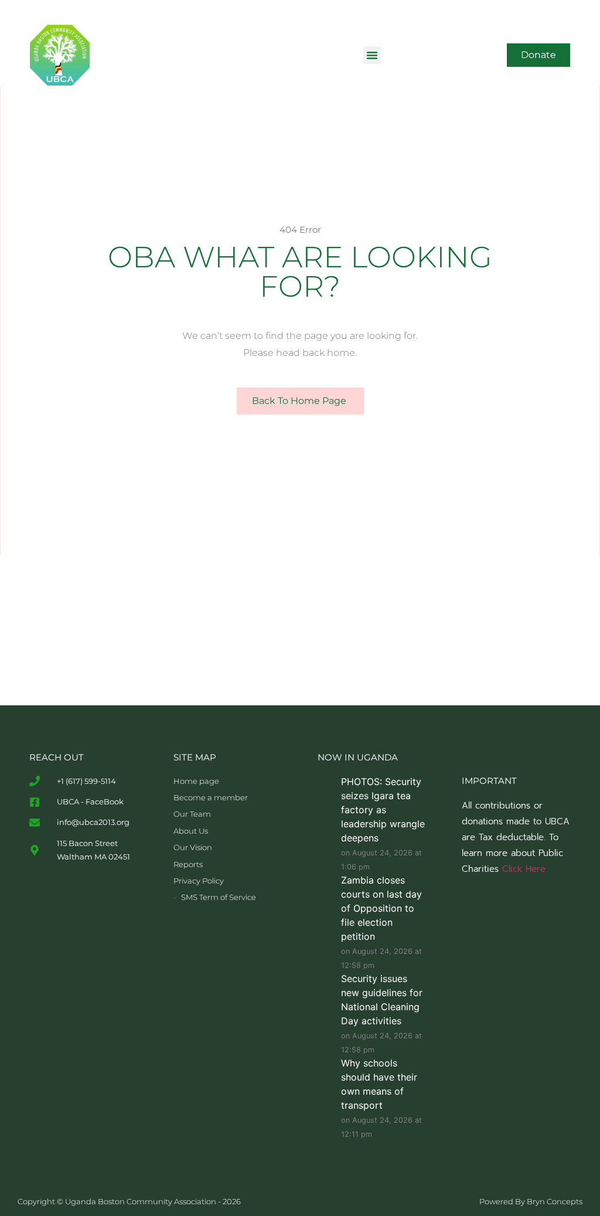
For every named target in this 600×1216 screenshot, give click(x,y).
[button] (372, 55)
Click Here (524, 868)
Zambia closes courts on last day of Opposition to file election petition (381, 908)
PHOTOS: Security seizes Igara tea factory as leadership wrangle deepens (383, 810)
